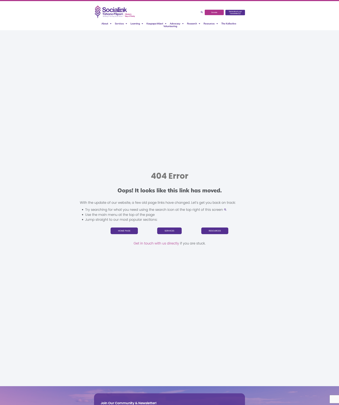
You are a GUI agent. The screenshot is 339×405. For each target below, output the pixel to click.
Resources (209, 23)
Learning (135, 23)
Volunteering (170, 26)
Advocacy (175, 23)
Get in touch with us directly (156, 243)
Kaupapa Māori (154, 23)
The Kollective (228, 23)
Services (119, 23)
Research (192, 23)
